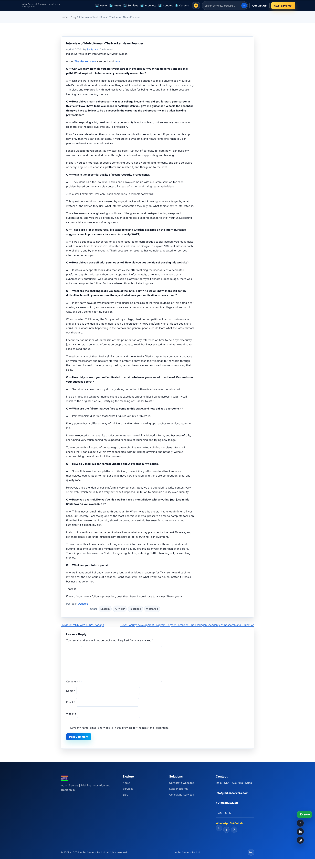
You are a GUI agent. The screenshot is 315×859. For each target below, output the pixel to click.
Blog (73, 17)
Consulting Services (181, 794)
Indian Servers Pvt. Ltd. (188, 852)
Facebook (135, 608)
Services (128, 788)
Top (251, 852)
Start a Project (283, 5)
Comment (73, 681)
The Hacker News (85, 61)
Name (70, 690)
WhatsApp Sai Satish (229, 823)
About (126, 782)
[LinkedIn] (300, 831)
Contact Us (259, 5)
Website (71, 713)
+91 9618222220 (227, 802)
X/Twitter (120, 608)
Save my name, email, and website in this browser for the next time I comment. (119, 727)
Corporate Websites (181, 782)
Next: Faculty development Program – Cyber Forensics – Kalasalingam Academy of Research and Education (187, 625)
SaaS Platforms (178, 788)
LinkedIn (105, 608)
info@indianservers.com (232, 793)
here (117, 61)
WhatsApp (152, 608)
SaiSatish (92, 49)
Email (70, 702)
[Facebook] (300, 823)
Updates (83, 603)
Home (64, 17)
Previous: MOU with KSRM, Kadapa (82, 625)
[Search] (244, 5)
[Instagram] (300, 840)
